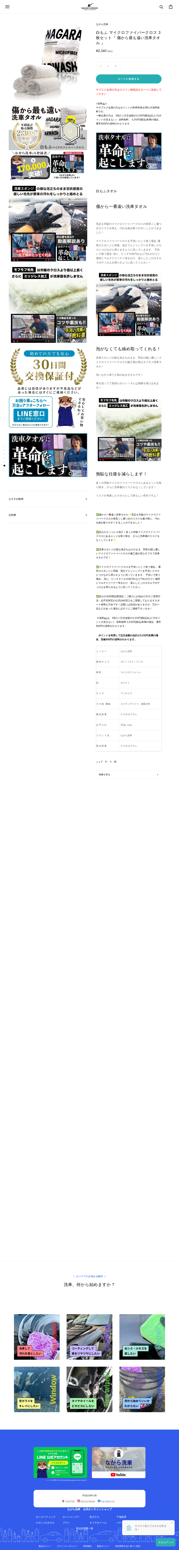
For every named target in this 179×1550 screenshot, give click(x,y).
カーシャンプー (71, 1517)
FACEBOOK (108, 1501)
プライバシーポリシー (67, 1546)
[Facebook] (106, 762)
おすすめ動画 (16, 499)
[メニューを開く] (7, 6)
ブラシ (66, 1523)
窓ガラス (94, 1517)
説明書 (12, 515)
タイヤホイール (98, 1523)
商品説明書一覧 (84, 1528)
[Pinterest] (115, 762)
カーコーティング (45, 1517)
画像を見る (104, 774)
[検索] (161, 7)
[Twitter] (111, 762)
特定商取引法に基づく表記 (127, 1546)
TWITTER (70, 1501)
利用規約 (87, 1546)
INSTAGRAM (88, 1501)
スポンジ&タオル (45, 1523)
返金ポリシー (45, 1546)
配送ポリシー (103, 1546)
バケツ (120, 1523)
